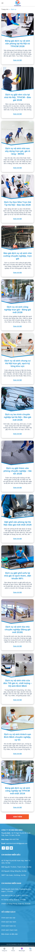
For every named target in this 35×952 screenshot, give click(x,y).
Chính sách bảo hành (8, 922)
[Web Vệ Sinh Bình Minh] (17, 3)
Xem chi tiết (17, 60)
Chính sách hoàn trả (8, 926)
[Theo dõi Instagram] (7, 848)
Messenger (22, 950)
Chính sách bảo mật (8, 918)
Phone (13, 950)
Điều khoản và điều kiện (9, 934)
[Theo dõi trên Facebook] (3, 848)
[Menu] (2, 3)
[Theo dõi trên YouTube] (11, 848)
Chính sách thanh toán (9, 930)
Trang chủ (4, 9)
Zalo (30, 950)
